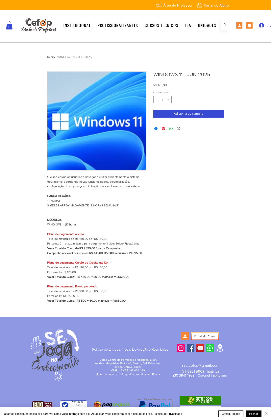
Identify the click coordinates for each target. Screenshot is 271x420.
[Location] (220, 348)
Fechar (253, 414)
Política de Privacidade (168, 414)
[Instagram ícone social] (181, 348)
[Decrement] (156, 99)
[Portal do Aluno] (239, 25)
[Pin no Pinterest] (163, 128)
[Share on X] (178, 128)
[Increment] (168, 99)
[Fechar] (266, 413)
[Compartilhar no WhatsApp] (171, 128)
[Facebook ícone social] (190, 348)
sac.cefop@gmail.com (200, 365)
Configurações (231, 414)
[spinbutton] (162, 99)
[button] (9, 25)
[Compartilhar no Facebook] (156, 128)
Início (51, 57)
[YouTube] (200, 348)
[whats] (210, 348)
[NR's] (249, 25)
